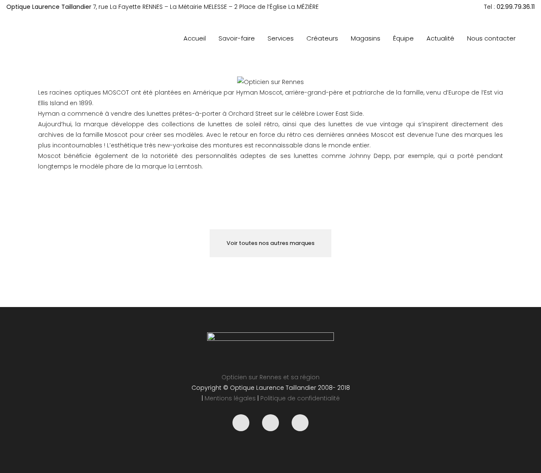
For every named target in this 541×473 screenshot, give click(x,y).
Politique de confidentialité (300, 398)
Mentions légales (230, 398)
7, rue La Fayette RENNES (128, 7)
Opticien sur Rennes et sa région (270, 377)
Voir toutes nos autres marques (270, 243)
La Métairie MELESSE (198, 7)
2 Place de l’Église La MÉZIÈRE (276, 7)
